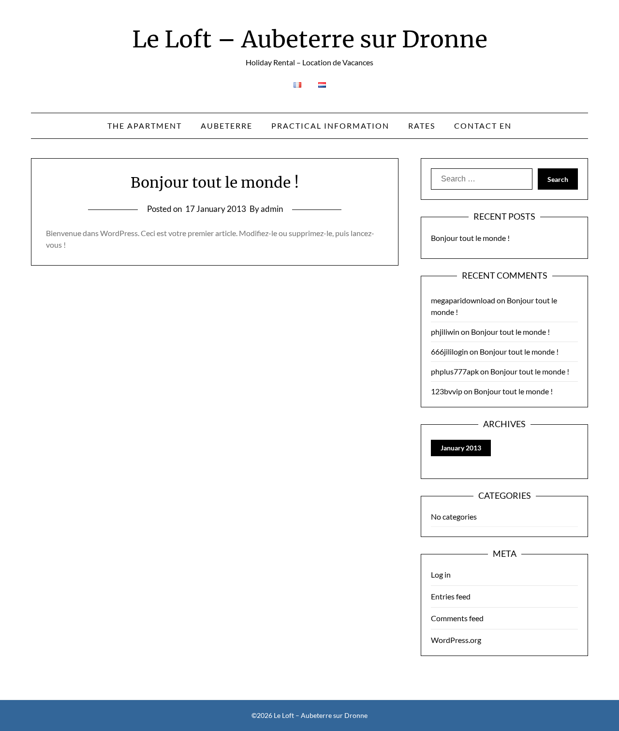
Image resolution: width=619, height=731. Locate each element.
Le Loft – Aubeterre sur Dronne (309, 39)
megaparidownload (463, 300)
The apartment (144, 125)
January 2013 (461, 448)
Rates (421, 125)
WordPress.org (456, 639)
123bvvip (446, 391)
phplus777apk (455, 371)
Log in (441, 574)
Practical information (330, 125)
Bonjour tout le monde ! (215, 182)
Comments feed (457, 618)
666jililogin (449, 351)
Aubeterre (226, 125)
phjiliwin (445, 331)
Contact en (483, 125)
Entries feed (451, 596)
